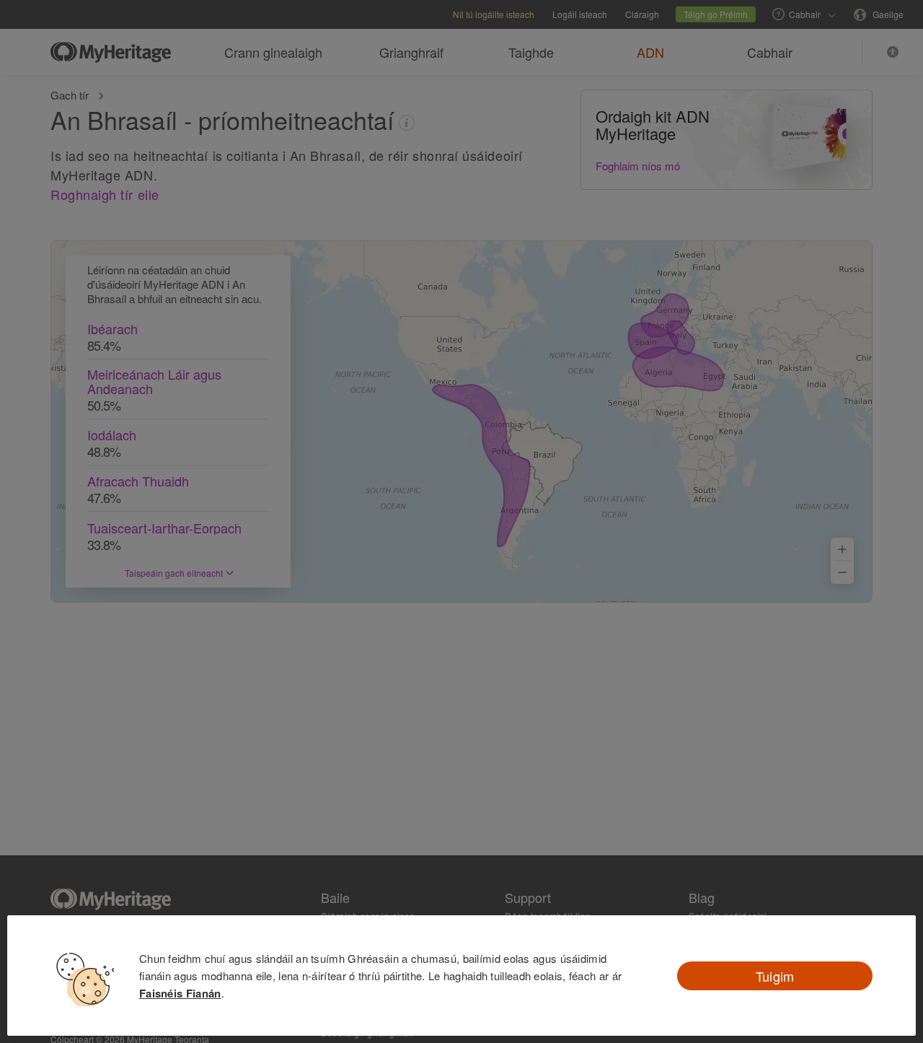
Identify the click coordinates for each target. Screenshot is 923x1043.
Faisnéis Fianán (180, 993)
